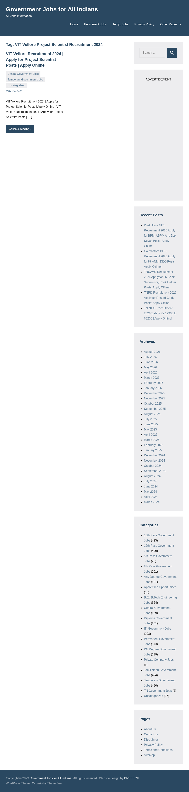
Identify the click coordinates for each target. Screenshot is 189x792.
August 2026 (152, 351)
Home (74, 24)
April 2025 (150, 434)
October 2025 (153, 403)
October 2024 (153, 465)
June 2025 (151, 424)
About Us (150, 729)
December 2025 (154, 393)
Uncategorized (16, 85)
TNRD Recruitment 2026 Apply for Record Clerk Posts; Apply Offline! (160, 298)
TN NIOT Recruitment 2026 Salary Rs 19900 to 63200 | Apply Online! (160, 313)
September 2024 (155, 470)
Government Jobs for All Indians (52, 9)
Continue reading (19, 128)
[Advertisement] (158, 137)
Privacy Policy (144, 24)
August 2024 (152, 476)
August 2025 (152, 414)
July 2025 (150, 419)
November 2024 (154, 460)
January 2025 (153, 450)
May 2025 (150, 429)
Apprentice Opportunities (160, 587)
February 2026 (153, 382)
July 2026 (150, 357)
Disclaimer (151, 739)
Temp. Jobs (120, 24)
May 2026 (150, 367)
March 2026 (151, 377)
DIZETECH (131, 778)
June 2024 (151, 486)
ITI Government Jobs (157, 628)
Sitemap (149, 755)
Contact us (151, 734)
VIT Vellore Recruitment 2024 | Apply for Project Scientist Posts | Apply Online (34, 59)
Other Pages (169, 24)
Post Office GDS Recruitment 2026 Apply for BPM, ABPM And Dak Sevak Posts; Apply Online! (160, 236)
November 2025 (154, 398)
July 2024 (150, 481)
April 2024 (150, 496)
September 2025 (155, 408)
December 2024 (154, 455)
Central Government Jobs (23, 73)
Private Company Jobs (159, 659)
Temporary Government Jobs (25, 79)
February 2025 (153, 445)
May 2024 (150, 491)
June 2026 (151, 362)
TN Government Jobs (158, 690)
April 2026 (150, 372)
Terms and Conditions (158, 749)
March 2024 (151, 502)
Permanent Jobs (95, 24)
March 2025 (151, 439)
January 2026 (153, 388)
